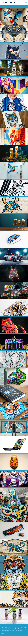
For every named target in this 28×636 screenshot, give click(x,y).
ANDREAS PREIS (8, 2)
